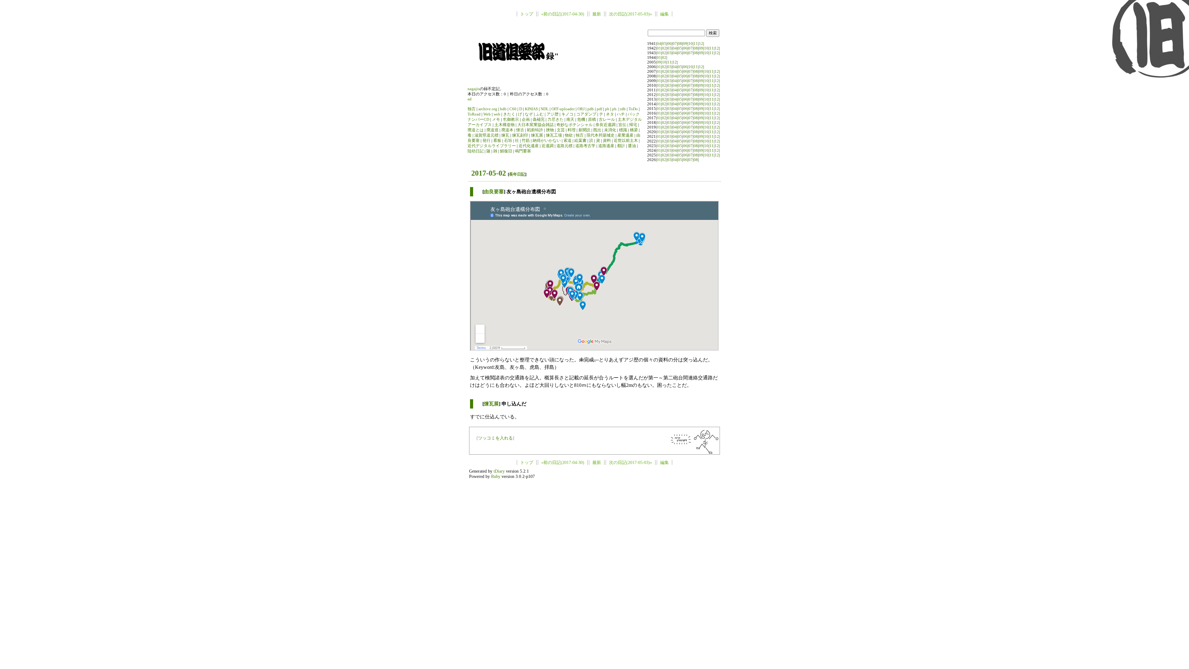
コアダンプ (586, 114)
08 (680, 44)
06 (669, 44)
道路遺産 (606, 146)
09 (685, 44)
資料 (607, 140)
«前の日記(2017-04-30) (562, 13)
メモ (496, 119)
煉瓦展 (537, 135)
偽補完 (539, 119)
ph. (614, 109)
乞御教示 (511, 119)
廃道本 (507, 130)
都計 (621, 146)
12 (701, 44)
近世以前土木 (626, 140)
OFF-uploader (563, 109)
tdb (623, 109)
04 (659, 44)
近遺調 (548, 146)
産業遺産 (625, 135)
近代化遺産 (529, 146)
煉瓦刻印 (520, 135)
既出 (597, 130)
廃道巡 (492, 130)
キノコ (567, 114)
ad (470, 99)
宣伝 (622, 125)
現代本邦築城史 (600, 135)
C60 (512, 109)
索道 (568, 140)
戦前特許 (535, 130)
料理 (572, 130)
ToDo (633, 109)
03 (669, 48)
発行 (486, 140)
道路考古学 (585, 146)
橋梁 (634, 130)
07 (675, 44)
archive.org (487, 109)
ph (607, 109)
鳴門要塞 (523, 151)
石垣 (508, 140)
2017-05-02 (488, 173)
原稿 (592, 119)
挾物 (550, 130)
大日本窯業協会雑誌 (535, 125)
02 (664, 48)
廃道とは (476, 130)
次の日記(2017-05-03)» (630, 13)
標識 (623, 130)
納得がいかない (547, 140)
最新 (596, 13)
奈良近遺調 (605, 125)
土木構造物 (504, 125)
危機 (581, 119)
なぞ (529, 114)
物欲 (569, 135)
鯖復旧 (506, 151)
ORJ (581, 109)
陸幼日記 (476, 151)
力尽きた (555, 119)
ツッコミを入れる (495, 437)
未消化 (610, 130)
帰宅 (633, 125)
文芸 (561, 130)
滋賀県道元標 (486, 135)
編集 (664, 13)
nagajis (474, 89)
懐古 (520, 130)
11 (696, 44)
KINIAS (531, 109)
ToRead (474, 114)
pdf (599, 109)
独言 (472, 109)
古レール (607, 119)
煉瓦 (505, 135)
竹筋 (526, 140)
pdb (590, 109)
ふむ (540, 114)
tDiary (499, 471)
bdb (503, 109)
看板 (497, 140)
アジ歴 (553, 114)
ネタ (610, 114)
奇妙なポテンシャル (574, 125)
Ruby (495, 476)
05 (664, 44)
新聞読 (584, 130)
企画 (526, 119)
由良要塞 (494, 191)
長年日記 (517, 174)
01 (659, 48)
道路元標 (564, 146)
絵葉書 (580, 140)
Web (487, 114)
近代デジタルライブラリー (492, 146)
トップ (526, 13)
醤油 (632, 146)
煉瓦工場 (554, 135)
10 (690, 44)
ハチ (621, 114)
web (497, 114)
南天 (570, 119)
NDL (545, 109)
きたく (509, 114)
